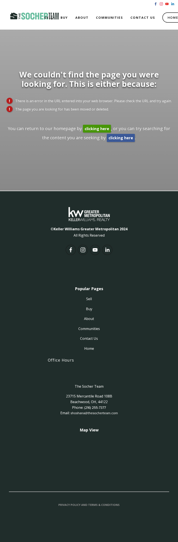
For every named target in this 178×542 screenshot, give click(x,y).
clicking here (97, 128)
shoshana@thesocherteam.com (94, 413)
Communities (109, 17)
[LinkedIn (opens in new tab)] (172, 4)
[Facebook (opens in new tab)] (155, 4)
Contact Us (142, 17)
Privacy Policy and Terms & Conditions (89, 505)
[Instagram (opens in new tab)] (161, 4)
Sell (48, 17)
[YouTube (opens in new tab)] (167, 4)
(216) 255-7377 (95, 407)
